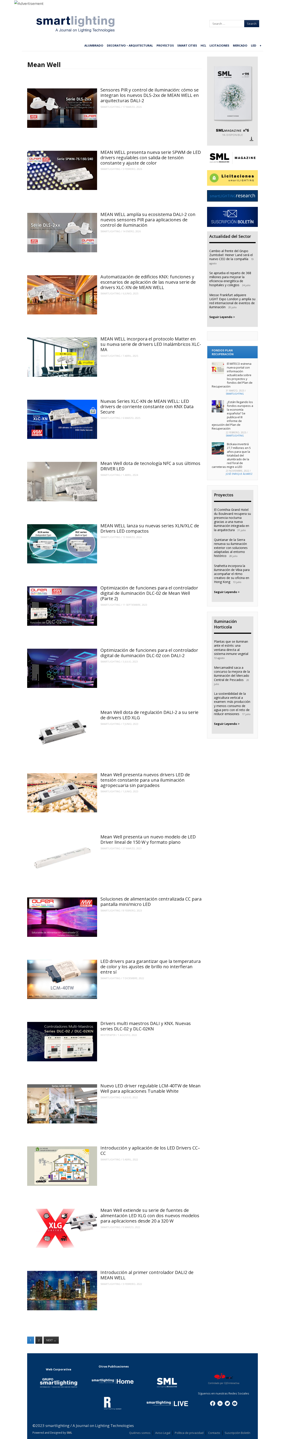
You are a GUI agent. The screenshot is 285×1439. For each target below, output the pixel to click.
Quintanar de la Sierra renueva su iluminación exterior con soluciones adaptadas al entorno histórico (231, 548)
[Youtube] (234, 1403)
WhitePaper (108, 1035)
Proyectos (165, 45)
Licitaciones (219, 45)
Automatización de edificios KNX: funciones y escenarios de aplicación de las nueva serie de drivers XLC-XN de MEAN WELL (148, 282)
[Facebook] (212, 1403)
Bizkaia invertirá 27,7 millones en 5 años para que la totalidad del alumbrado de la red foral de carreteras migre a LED (231, 455)
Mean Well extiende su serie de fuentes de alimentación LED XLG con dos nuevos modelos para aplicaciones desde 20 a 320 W (149, 1215)
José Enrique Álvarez (239, 473)
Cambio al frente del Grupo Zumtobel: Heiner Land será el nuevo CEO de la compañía (231, 255)
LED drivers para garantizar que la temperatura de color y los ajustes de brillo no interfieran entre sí (150, 966)
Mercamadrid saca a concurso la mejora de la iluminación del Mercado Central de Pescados (232, 673)
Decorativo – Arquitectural (130, 45)
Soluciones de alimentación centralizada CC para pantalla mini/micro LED (151, 901)
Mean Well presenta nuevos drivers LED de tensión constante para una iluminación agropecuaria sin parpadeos (145, 780)
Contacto (214, 1433)
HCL (203, 45)
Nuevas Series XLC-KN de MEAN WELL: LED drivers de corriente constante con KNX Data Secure (146, 406)
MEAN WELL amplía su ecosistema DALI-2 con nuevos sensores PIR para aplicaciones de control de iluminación (147, 219)
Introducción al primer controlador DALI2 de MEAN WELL (146, 1275)
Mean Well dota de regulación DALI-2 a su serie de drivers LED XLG (149, 715)
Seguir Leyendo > (222, 317)
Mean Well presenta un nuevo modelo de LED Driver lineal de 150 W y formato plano (148, 839)
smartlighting (110, 106)
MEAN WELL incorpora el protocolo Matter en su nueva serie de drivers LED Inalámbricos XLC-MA (150, 344)
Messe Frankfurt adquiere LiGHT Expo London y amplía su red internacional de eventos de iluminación (232, 301)
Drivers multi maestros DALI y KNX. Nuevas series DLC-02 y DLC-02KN (145, 1026)
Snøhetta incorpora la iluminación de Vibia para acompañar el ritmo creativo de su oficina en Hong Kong (232, 574)
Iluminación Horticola (225, 624)
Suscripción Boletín (237, 1433)
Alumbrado (93, 45)
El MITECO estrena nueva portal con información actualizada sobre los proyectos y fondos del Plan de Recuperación (232, 375)
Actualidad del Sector (230, 236)
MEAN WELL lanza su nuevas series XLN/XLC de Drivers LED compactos (149, 528)
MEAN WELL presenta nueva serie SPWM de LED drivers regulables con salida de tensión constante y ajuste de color (150, 157)
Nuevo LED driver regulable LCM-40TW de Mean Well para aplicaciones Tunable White (150, 1088)
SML (69, 1433)
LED (253, 45)
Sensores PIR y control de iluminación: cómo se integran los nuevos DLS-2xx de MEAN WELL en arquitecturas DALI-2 (149, 95)
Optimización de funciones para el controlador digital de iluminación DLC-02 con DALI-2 (149, 652)
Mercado (240, 45)
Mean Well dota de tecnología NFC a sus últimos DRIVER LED (150, 466)
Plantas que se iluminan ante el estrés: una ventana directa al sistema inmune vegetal (231, 647)
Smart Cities (187, 45)
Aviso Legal (162, 1433)
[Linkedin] (220, 1403)
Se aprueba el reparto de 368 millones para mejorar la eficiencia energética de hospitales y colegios (230, 279)
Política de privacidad (189, 1433)
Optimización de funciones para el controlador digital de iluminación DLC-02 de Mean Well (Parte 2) (149, 593)
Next (51, 1340)
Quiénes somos (140, 1433)
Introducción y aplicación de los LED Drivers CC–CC (150, 1150)
